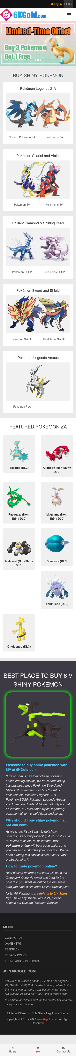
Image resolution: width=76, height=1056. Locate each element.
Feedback (12, 949)
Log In (57, 4)
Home (12, 1051)
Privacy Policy (16, 955)
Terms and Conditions (22, 961)
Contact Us (13, 938)
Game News (13, 943)
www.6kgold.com (47, 1019)
